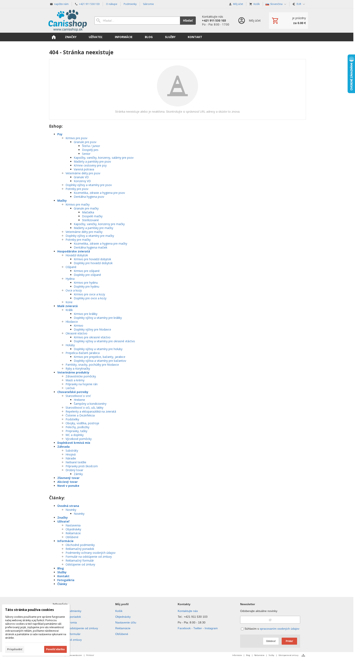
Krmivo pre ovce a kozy (89, 294)
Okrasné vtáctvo (76, 333)
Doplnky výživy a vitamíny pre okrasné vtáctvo (104, 341)
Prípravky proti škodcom (82, 466)
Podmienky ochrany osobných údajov (90, 553)
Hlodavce (72, 322)
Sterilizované (90, 220)
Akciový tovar (67, 482)
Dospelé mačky (92, 216)
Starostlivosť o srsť (78, 396)
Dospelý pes (90, 150)
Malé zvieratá (67, 306)
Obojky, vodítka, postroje (82, 423)
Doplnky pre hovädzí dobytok (93, 263)
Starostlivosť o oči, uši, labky (84, 407)
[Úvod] (67, 20)
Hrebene (79, 400)
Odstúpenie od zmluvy (80, 564)
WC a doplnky (75, 435)
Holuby (70, 345)
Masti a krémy (75, 380)
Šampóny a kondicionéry (90, 404)
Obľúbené (72, 537)
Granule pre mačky (86, 208)
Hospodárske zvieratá (73, 251)
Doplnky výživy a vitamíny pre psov (89, 185)
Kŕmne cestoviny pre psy (90, 165)
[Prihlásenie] (249, 20)
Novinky (71, 510)
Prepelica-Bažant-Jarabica (83, 353)
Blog (60, 568)
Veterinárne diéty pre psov (83, 173)
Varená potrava (84, 169)
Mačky (62, 200)
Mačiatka (88, 212)
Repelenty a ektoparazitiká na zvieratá (91, 411)
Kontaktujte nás (188, 611)
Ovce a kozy (74, 290)
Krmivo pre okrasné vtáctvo (92, 337)
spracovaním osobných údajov (279, 628)
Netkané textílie (76, 462)
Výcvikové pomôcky (79, 439)
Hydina (70, 279)
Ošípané (71, 267)
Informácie (65, 541)
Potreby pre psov (77, 189)
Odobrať (271, 641)
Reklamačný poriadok (80, 549)
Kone (69, 302)
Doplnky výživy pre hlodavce (92, 329)
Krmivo (78, 325)
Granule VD (81, 177)
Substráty (72, 450)
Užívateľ (63, 521)
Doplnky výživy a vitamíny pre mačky (90, 236)
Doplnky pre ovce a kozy (90, 298)
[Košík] (288, 20)
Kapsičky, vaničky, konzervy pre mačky (99, 224)
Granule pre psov (85, 142)
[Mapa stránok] (303, 655)
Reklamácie (73, 533)
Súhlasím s (271, 628)
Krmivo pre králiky (85, 314)
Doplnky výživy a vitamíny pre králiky (98, 318)
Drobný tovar (74, 470)
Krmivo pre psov (76, 138)
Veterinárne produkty (73, 372)
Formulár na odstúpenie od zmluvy (89, 557)
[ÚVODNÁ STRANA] (53, 37)
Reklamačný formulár (80, 560)
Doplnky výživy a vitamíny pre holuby (98, 349)
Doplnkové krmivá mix (73, 443)
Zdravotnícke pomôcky (81, 376)
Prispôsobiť (14, 649)
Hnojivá (71, 454)
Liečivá (70, 388)
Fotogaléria (65, 580)
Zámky (78, 474)
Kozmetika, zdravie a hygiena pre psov (99, 193)
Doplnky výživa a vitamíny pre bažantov (100, 361)
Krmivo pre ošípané (87, 271)
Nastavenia (73, 525)
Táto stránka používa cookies (29, 609)
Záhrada (63, 447)
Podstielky (72, 419)
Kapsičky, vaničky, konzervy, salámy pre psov (104, 158)
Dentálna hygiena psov (89, 197)
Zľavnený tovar (68, 478)
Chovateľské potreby (72, 392)
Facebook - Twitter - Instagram (198, 628)
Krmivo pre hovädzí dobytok (92, 259)
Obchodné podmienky (80, 545)
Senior (86, 154)
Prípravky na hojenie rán (82, 384)
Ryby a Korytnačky (78, 368)
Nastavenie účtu (125, 622)
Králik (69, 310)
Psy (59, 134)
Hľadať (188, 20)
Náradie (71, 458)
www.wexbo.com (75, 655)
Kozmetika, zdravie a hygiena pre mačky (100, 243)
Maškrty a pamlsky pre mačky (93, 228)
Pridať (289, 641)
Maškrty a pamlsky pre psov (92, 161)
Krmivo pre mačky (78, 204)
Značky (62, 517)
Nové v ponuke (68, 486)
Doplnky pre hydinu (86, 286)
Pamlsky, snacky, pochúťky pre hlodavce (92, 365)
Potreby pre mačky (78, 240)
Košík (118, 611)
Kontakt (63, 576)
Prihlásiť (90, 655)
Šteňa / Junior (91, 146)
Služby (62, 572)
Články (62, 584)
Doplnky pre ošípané (87, 275)
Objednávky (73, 529)
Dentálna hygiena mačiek (90, 247)
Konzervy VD (82, 181)
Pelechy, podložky (77, 427)
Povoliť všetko (55, 649)
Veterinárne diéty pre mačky (84, 232)
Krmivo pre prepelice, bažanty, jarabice (99, 357)
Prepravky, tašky (76, 431)
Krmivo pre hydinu (86, 282)
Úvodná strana (68, 506)
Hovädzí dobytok (77, 255)
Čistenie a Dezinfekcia (80, 415)
